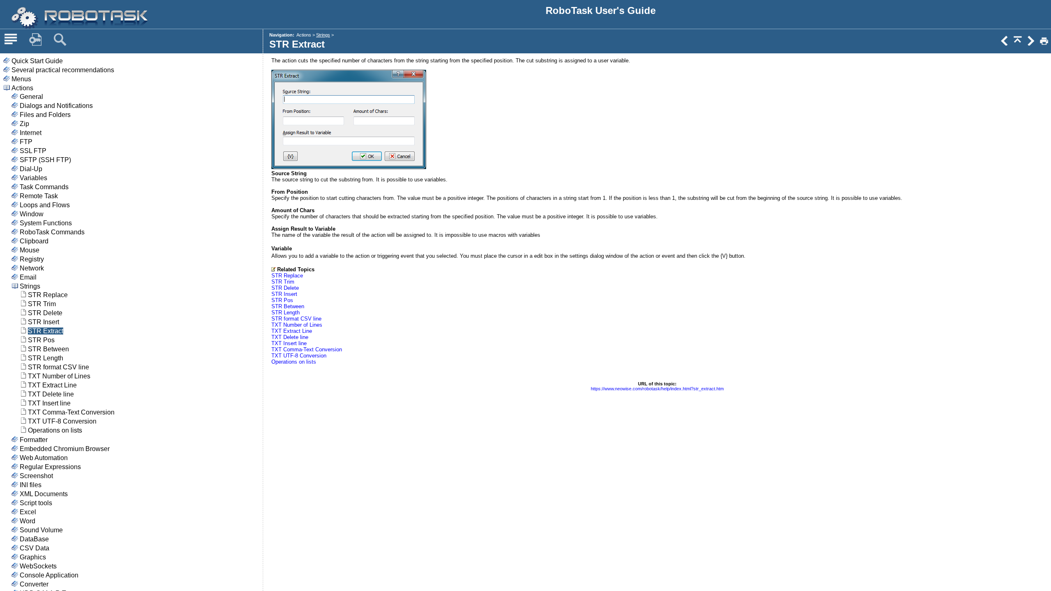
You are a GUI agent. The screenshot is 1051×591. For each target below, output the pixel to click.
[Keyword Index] (35, 39)
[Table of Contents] (10, 39)
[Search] (60, 39)
